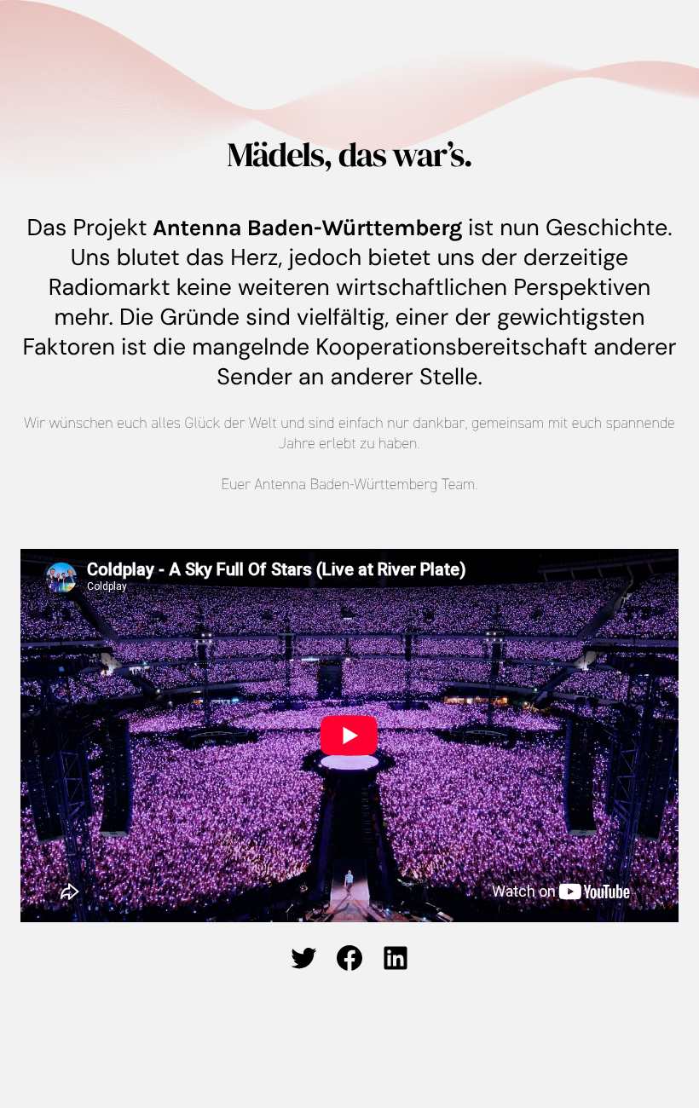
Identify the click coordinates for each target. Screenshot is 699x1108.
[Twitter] (303, 958)
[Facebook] (349, 958)
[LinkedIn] (395, 958)
